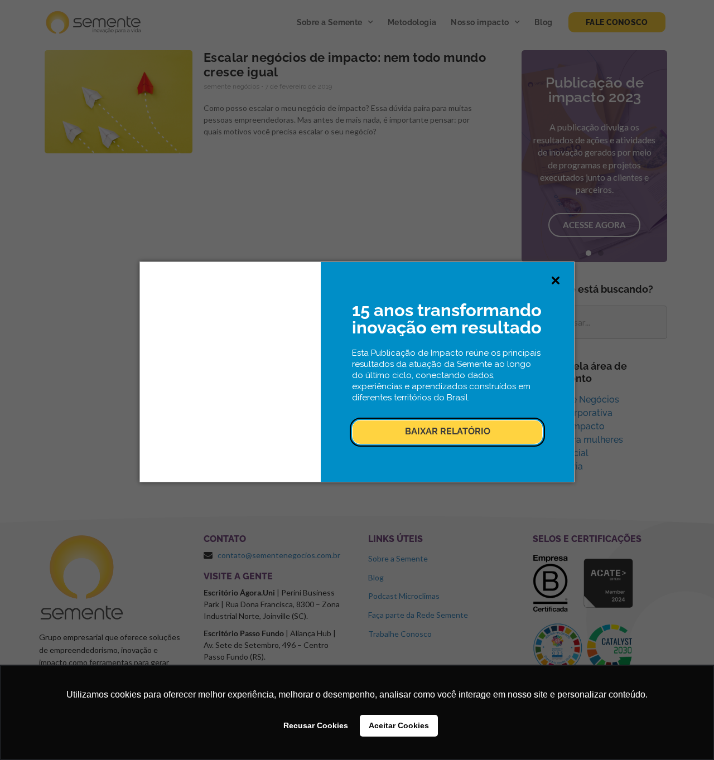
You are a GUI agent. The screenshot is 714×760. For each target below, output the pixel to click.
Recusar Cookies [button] (315, 725)
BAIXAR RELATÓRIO (447, 431)
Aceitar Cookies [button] (399, 725)
